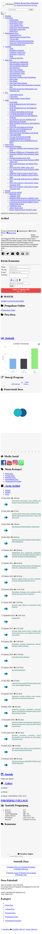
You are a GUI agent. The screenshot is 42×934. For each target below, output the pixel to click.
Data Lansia (13, 79)
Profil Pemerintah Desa (17, 45)
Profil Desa (9, 18)
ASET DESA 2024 (16, 208)
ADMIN (4, 301)
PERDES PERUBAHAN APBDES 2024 (23, 198)
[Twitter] (7, 254)
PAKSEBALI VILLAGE (14, 800)
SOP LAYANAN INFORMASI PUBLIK (23, 133)
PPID (7, 100)
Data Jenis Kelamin (16, 70)
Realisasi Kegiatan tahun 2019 (19, 158)
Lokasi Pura (13, 96)
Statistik (9, 338)
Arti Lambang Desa (16, 25)
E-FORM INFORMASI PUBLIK (21, 114)
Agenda (8, 774)
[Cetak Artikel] (22, 254)
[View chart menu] (39, 344)
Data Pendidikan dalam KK (18, 64)
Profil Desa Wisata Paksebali (19, 27)
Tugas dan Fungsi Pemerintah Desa (21, 43)
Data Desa (8, 60)
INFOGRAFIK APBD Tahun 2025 (21, 167)
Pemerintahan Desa (11, 33)
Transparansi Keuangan (13, 146)
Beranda (8, 16)
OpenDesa (6, 929)
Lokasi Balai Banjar (16, 95)
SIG (6, 93)
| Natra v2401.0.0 (31, 929)
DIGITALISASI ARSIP (13, 192)
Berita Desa (12, 233)
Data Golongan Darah (17, 72)
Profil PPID (13, 102)
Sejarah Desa (13, 20)
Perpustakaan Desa (11, 479)
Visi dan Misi (14, 39)
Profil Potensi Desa (16, 24)
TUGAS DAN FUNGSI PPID (20, 137)
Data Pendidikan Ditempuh (18, 66)
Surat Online (9, 144)
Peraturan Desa (10, 477)
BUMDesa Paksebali (16, 50)
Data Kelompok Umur (17, 73)
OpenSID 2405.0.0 (18, 929)
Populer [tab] (7, 492)
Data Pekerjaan (14, 68)
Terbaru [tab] (7, 490)
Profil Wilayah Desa (16, 22)
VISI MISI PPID (15, 135)
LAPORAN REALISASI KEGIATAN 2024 (24, 200)
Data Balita (13, 81)
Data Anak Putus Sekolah (18, 83)
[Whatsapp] (27, 254)
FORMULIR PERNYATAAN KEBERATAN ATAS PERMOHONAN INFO (23, 141)
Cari (31, 9)
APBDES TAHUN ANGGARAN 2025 (23, 173)
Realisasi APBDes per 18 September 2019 (23, 152)
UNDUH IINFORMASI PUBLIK (21, 112)
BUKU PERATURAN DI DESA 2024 (23, 210)
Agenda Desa (9, 475)
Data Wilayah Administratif (18, 62)
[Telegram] (17, 254)
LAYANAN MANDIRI (15, 301)
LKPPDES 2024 (15, 206)
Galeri (8, 783)
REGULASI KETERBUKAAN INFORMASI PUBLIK (20, 130)
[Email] (12, 254)
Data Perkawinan (15, 75)
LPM (11, 48)
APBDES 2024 (14, 196)
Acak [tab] (7, 494)
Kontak (7, 190)
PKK (11, 56)
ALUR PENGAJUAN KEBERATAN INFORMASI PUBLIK (22, 120)
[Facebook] (3, 254)
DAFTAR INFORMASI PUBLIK (21, 127)
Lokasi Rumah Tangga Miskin (19, 98)
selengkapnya (21, 856)
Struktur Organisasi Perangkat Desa (21, 41)
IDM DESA (13, 31)
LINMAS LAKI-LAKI (17, 52)
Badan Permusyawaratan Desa (19, 37)
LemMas (8, 47)
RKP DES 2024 (14, 194)
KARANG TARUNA (17, 54)
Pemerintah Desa (15, 35)
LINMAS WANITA (16, 58)
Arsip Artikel (12, 485)
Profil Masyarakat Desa (17, 29)
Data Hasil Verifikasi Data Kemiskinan (22, 77)
